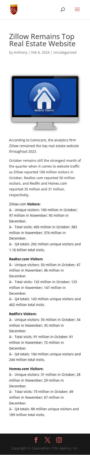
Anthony (20, 52)
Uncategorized (65, 52)
